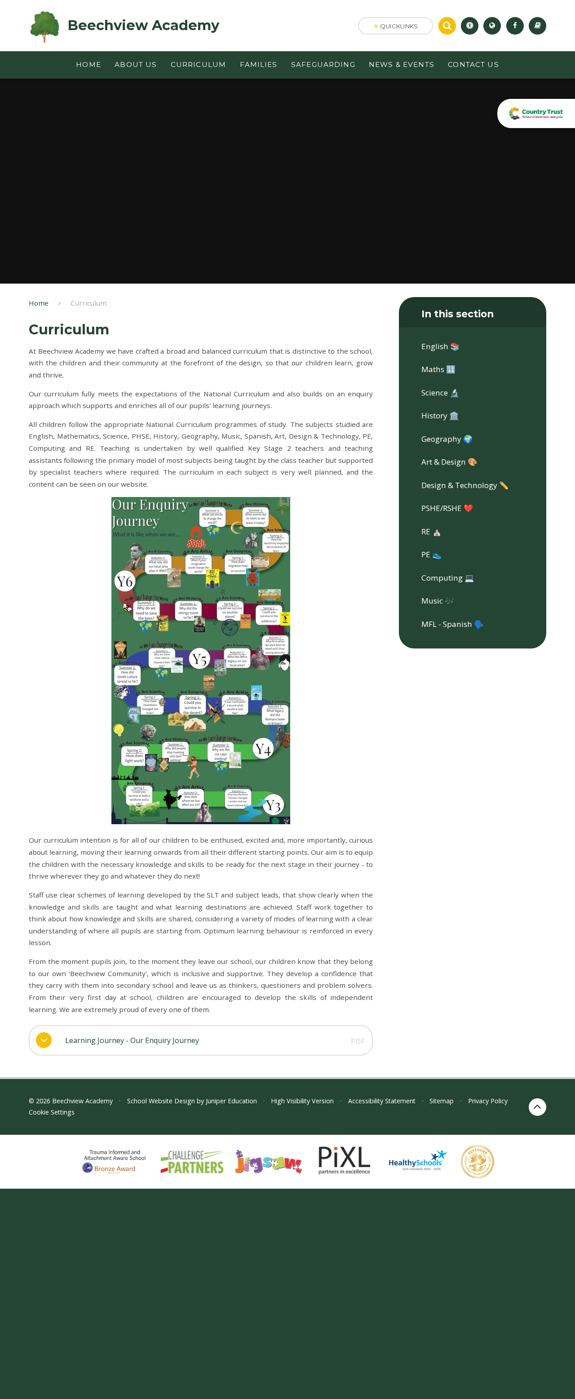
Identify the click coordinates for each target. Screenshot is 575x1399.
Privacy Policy (488, 1101)
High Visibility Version (302, 1101)
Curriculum (88, 302)
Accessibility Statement (382, 1101)
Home (39, 302)
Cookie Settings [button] (52, 1112)
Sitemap (441, 1101)
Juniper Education (231, 1101)
